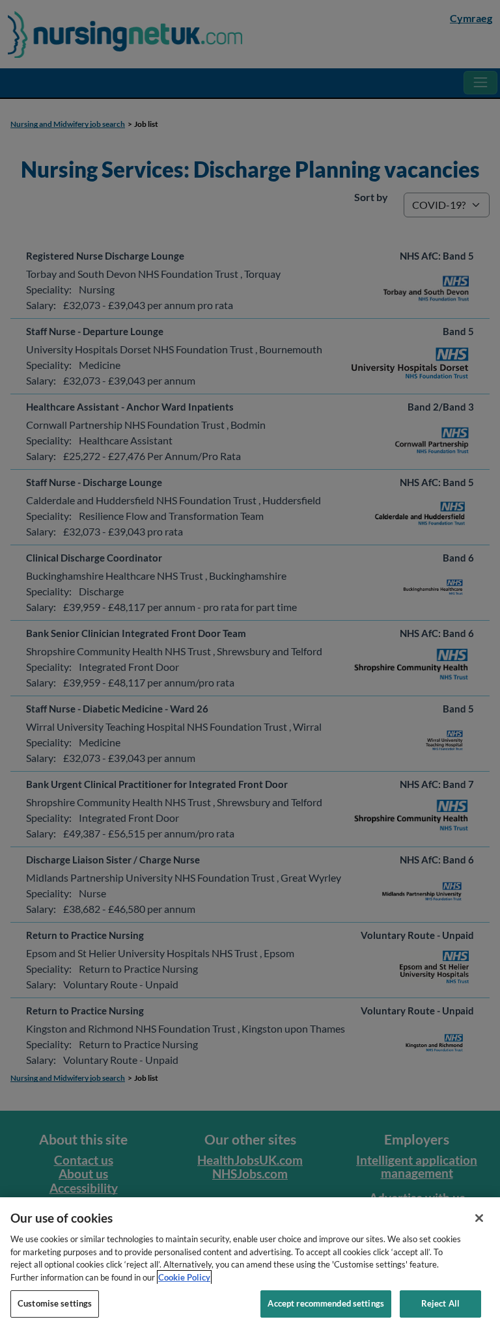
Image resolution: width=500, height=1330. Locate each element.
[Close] (479, 1218)
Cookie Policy (184, 1277)
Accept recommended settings (326, 1303)
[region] (250, 1263)
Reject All (440, 1303)
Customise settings (55, 1303)
